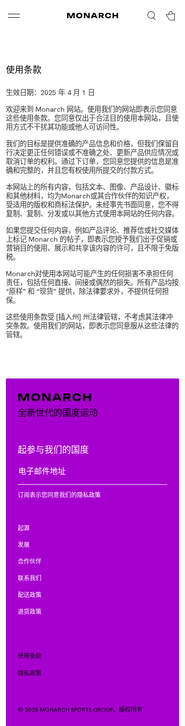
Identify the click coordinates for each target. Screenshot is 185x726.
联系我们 (29, 578)
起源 (24, 528)
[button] (30, 16)
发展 (24, 544)
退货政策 (29, 611)
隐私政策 (29, 673)
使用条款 (29, 656)
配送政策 (29, 595)
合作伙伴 (29, 561)
